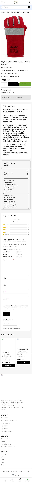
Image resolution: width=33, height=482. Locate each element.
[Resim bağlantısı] (12, 386)
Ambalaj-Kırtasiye (5, 418)
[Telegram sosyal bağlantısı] (14, 93)
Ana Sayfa (2, 12)
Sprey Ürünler (4, 428)
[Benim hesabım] (29, 2)
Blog (2, 459)
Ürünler (3, 465)
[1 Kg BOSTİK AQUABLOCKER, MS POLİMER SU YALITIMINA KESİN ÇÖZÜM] (8, 344)
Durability (5, 254)
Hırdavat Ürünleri (6, 354)
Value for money (7, 252)
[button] (8, 365)
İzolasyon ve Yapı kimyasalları (6, 356)
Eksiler (4, 285)
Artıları (4, 278)
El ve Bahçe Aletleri (6, 431)
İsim (4, 292)
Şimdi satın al (25, 84)
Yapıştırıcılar (4, 426)
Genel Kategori (11, 12)
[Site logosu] (16, 2)
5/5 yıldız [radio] (21, 249)
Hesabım (3, 457)
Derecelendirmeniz (8, 249)
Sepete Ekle (13, 84)
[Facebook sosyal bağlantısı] (6, 93)
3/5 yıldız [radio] (18, 249)
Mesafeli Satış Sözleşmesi (8, 447)
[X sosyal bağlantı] (8, 93)
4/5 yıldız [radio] (20, 249)
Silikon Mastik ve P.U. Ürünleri (8, 420)
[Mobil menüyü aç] (2, 2)
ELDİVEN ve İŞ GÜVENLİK (24, 12)
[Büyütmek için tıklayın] (3, 56)
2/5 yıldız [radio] (17, 249)
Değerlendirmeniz (8, 260)
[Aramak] (29, 7)
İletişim (3, 462)
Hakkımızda (4, 441)
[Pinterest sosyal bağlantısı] (10, 93)
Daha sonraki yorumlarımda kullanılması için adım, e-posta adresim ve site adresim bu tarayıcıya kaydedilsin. (15, 308)
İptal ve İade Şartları (6, 444)
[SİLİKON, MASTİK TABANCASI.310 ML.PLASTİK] (23, 343)
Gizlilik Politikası (5, 438)
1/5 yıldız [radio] (16, 249)
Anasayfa (3, 454)
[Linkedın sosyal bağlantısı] (12, 93)
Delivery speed (7, 256)
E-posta (5, 299)
